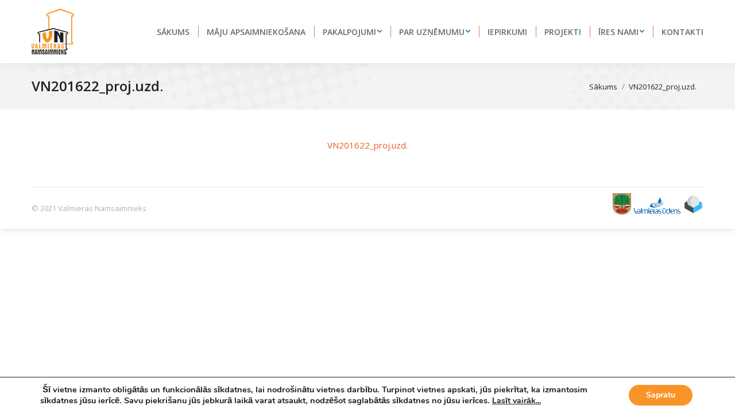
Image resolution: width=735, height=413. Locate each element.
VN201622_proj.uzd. (367, 145)
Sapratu (660, 394)
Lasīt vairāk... (516, 400)
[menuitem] (173, 31)
